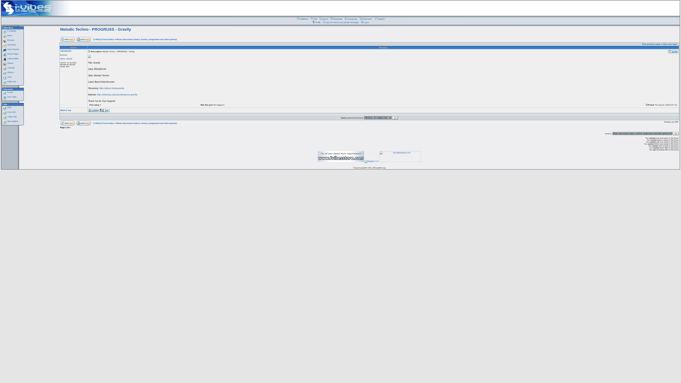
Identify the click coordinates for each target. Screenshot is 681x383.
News (9, 35)
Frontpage (11, 31)
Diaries (10, 63)
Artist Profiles (13, 54)
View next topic (670, 44)
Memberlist (337, 19)
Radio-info (11, 82)
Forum (10, 92)
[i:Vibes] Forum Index (103, 39)
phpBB (363, 168)
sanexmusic (65, 51)
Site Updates (12, 121)
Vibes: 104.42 (66, 59)
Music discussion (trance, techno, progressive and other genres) (147, 39)
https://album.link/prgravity (111, 88)
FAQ (315, 19)
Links (9, 77)
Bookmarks (367, 19)
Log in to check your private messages (342, 22)
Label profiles (13, 58)
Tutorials (11, 68)
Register (381, 19)
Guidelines (304, 19)
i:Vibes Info (12, 117)
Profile (318, 22)
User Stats (11, 97)
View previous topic (651, 44)
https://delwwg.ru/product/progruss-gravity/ (117, 94)
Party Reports (13, 49)
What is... (11, 72)
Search (325, 19)
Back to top (65, 110)
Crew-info (11, 112)
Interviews (11, 45)
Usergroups (352, 19)
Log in (366, 22)
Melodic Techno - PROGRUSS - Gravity (95, 29)
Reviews (11, 40)
